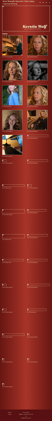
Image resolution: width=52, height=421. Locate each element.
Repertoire (19, 1)
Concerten (6, 4)
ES (46, 2)
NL (49, 2)
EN (43, 2)
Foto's (32, 1)
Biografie (11, 1)
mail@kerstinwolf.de (26, 418)
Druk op (14, 4)
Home (5, 1)
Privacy (10, 414)
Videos (26, 1)
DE (40, 2)
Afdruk (9, 412)
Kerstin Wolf (26, 412)
